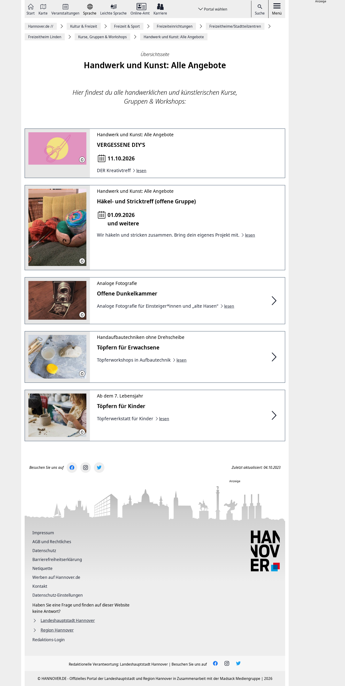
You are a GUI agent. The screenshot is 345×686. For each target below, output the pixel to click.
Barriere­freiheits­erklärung (57, 559)
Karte (43, 13)
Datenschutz (44, 550)
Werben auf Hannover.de (56, 577)
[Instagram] (85, 467)
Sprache (89, 13)
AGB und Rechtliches (51, 541)
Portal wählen (215, 9)
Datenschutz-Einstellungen (57, 595)
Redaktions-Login (48, 639)
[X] (99, 467)
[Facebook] (72, 467)
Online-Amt (140, 13)
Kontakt (39, 586)
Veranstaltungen (65, 13)
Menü (277, 13)
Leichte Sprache (113, 13)
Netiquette (42, 568)
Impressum (43, 533)
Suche (260, 13)
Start (31, 13)
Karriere (160, 13)
